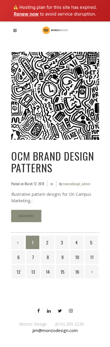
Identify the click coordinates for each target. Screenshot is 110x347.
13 (33, 271)
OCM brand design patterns (52, 161)
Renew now (26, 14)
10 (77, 257)
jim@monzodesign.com (55, 330)
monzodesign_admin (76, 183)
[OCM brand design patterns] (55, 96)
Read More (26, 216)
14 (48, 271)
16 (77, 271)
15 (62, 271)
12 (18, 271)
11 (92, 257)
